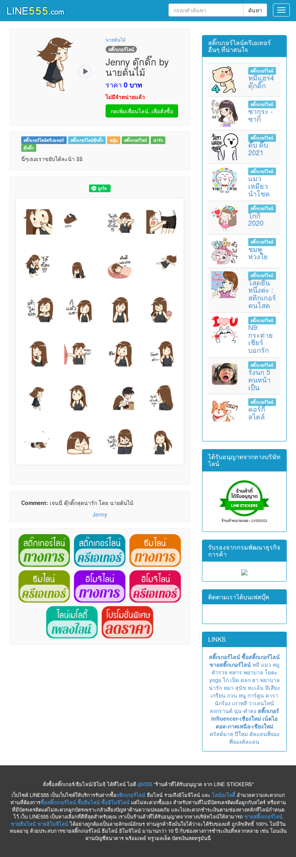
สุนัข (240, 687)
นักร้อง (222, 703)
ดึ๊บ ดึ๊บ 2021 (258, 148)
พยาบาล (253, 672)
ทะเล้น (256, 687)
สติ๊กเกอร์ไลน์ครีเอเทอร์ (44, 140)
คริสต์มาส (221, 734)
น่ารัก (158, 140)
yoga (215, 680)
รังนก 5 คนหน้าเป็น (259, 379)
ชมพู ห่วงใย (258, 253)
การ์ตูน (255, 695)
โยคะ (271, 672)
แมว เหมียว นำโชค (259, 185)
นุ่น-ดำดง (245, 710)
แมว (266, 664)
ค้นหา (255, 10)
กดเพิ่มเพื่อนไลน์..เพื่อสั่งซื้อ (142, 111)
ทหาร (235, 672)
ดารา (272, 695)
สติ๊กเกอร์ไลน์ (135, 140)
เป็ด (234, 680)
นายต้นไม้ (116, 39)
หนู (242, 695)
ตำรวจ (219, 672)
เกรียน (217, 695)
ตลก (245, 680)
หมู (275, 664)
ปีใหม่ (241, 734)
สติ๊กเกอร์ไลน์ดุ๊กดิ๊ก (87, 140)
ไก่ (226, 680)
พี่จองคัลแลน (244, 741)
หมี (255, 664)
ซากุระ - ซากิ (260, 115)
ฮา (255, 680)
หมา (229, 687)
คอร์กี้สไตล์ (256, 412)
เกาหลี (239, 703)
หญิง (113, 140)
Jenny (99, 514)
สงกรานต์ (221, 710)
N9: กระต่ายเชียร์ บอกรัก (260, 338)
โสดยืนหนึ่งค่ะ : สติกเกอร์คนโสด (262, 293)
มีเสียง (272, 687)
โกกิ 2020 (256, 219)
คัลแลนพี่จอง (264, 734)
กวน (232, 695)
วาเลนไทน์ (261, 703)
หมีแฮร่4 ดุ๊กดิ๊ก (261, 81)
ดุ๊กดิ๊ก (29, 148)
